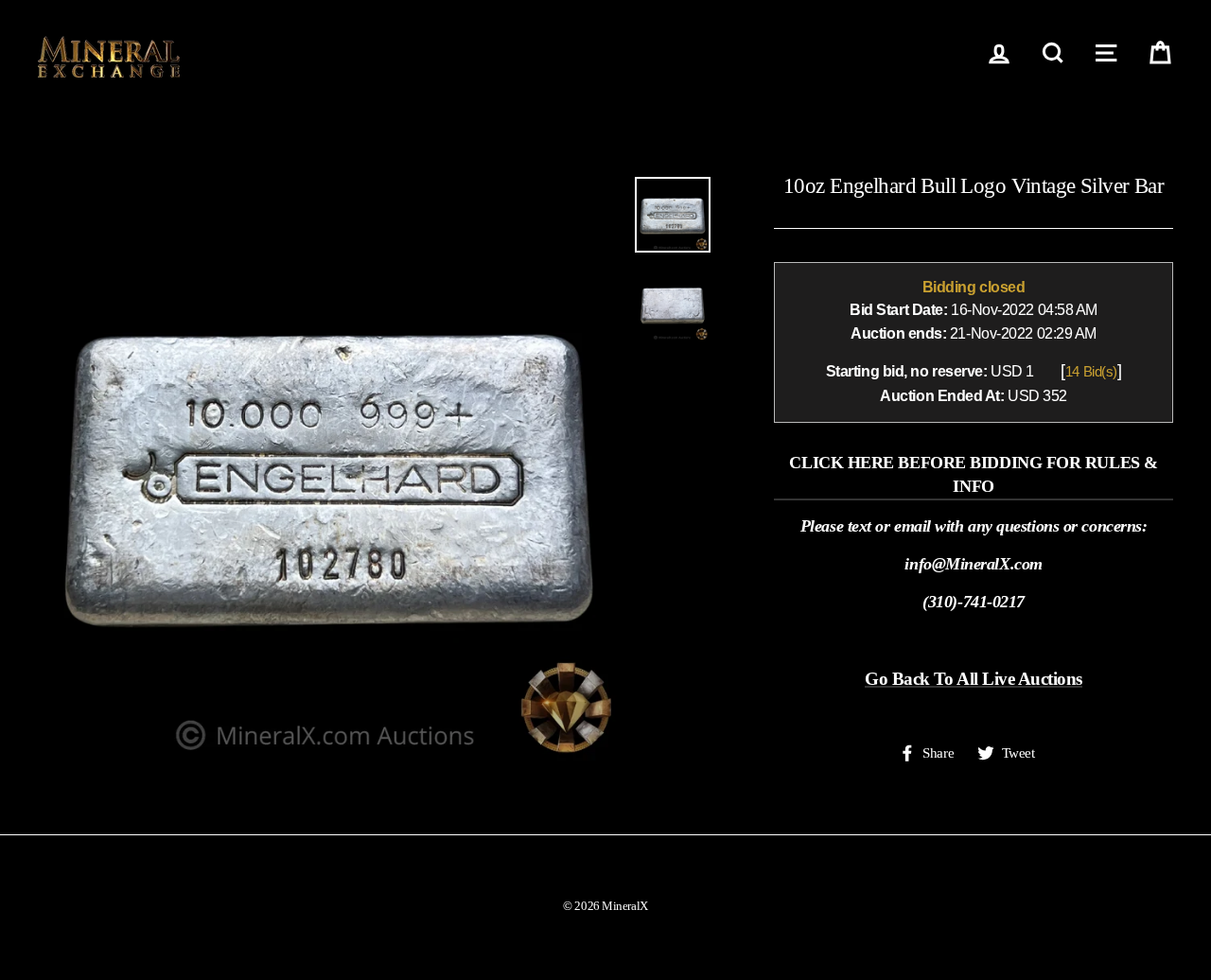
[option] (330, 469)
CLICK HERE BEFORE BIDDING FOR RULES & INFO (973, 474)
